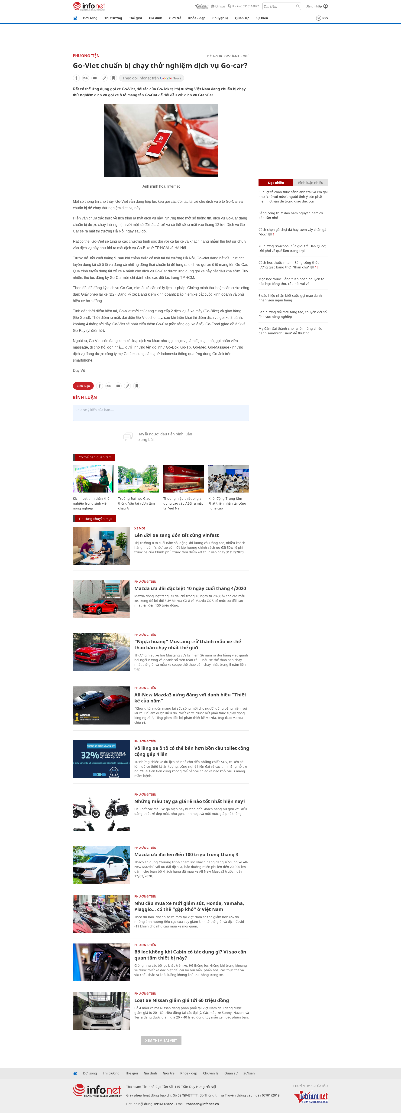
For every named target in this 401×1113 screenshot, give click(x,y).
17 (316, 267)
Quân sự (242, 18)
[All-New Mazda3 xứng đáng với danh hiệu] (101, 705)
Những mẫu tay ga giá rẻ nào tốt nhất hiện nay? (190, 801)
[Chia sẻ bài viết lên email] (94, 78)
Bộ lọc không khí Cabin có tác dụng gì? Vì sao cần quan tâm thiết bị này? (190, 955)
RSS (325, 18)
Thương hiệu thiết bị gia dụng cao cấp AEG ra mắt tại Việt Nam (183, 503)
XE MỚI (139, 528)
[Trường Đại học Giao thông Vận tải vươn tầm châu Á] (138, 479)
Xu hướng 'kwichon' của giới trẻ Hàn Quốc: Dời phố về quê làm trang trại (292, 248)
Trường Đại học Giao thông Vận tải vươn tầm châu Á (136, 503)
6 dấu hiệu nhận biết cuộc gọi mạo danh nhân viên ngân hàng (290, 297)
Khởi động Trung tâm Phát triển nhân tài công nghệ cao (227, 503)
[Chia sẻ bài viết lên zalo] (85, 78)
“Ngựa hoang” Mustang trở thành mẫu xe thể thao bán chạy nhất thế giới (187, 644)
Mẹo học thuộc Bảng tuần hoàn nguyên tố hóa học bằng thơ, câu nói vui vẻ (291, 281)
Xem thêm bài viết (161, 1040)
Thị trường (113, 18)
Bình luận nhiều (310, 182)
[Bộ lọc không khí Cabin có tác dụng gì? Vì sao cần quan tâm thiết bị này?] (101, 962)
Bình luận (83, 386)
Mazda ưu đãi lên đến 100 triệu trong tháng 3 (186, 854)
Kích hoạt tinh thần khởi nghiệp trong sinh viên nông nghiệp (91, 503)
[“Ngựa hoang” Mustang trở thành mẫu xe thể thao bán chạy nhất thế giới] (101, 652)
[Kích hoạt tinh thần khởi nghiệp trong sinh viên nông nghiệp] (93, 479)
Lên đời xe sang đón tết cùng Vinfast (176, 535)
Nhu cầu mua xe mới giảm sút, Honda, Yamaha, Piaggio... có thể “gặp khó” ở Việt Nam (189, 906)
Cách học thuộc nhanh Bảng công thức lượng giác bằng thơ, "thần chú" (289, 264)
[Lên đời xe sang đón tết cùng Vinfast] (101, 546)
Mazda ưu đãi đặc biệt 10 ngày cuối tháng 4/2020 (190, 588)
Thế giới (135, 18)
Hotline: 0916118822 (245, 6)
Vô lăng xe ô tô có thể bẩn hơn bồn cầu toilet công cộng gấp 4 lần (191, 751)
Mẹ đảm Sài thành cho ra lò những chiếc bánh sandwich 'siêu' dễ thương (290, 330)
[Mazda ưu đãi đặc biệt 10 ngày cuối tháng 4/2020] (101, 599)
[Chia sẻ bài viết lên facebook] (76, 78)
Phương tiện (86, 55)
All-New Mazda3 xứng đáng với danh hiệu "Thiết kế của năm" (190, 698)
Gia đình (155, 18)
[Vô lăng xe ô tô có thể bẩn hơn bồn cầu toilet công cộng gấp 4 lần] (101, 759)
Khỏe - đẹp (196, 18)
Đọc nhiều (276, 182)
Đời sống (90, 18)
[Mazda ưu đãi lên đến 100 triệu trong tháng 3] (101, 865)
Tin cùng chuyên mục (95, 518)
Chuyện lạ (220, 18)
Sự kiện (262, 18)
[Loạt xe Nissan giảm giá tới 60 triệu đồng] (101, 1011)
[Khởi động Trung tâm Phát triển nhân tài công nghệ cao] (228, 479)
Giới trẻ (175, 18)
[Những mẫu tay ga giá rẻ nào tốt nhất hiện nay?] (101, 812)
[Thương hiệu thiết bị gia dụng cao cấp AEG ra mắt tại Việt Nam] (183, 479)
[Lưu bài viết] (113, 78)
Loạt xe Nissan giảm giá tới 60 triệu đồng (181, 1000)
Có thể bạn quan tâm (95, 457)
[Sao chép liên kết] (104, 78)
